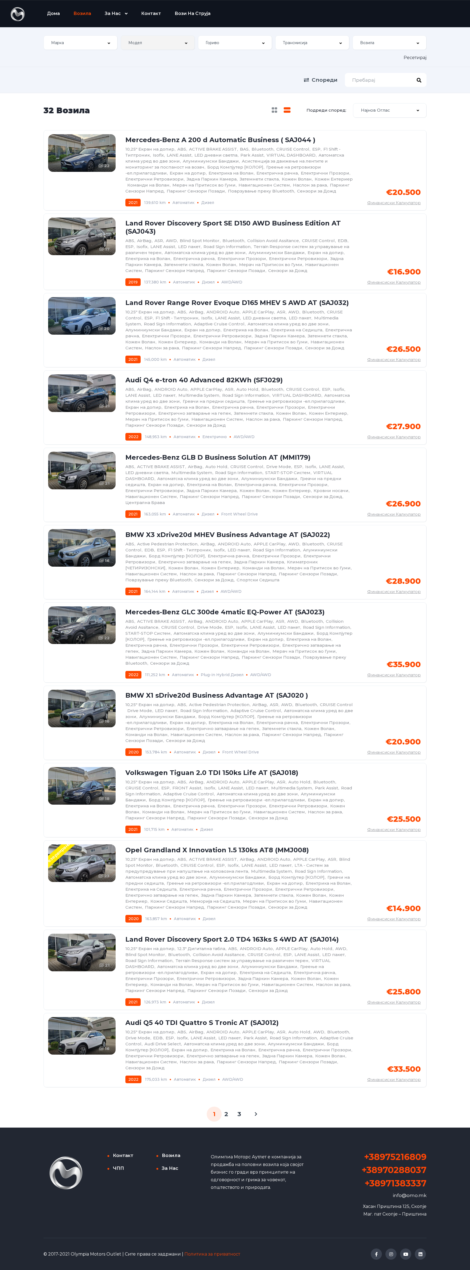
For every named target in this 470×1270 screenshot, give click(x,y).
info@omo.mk (409, 1195)
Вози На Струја (193, 13)
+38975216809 (395, 1157)
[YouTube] (405, 1254)
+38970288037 (394, 1170)
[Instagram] (391, 1254)
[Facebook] (376, 1254)
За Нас (113, 13)
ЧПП (118, 1168)
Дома (53, 13)
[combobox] (81, 42)
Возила (82, 13)
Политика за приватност (212, 1254)
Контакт (151, 13)
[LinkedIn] (420, 1254)
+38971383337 (395, 1183)
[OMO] (17, 13)
